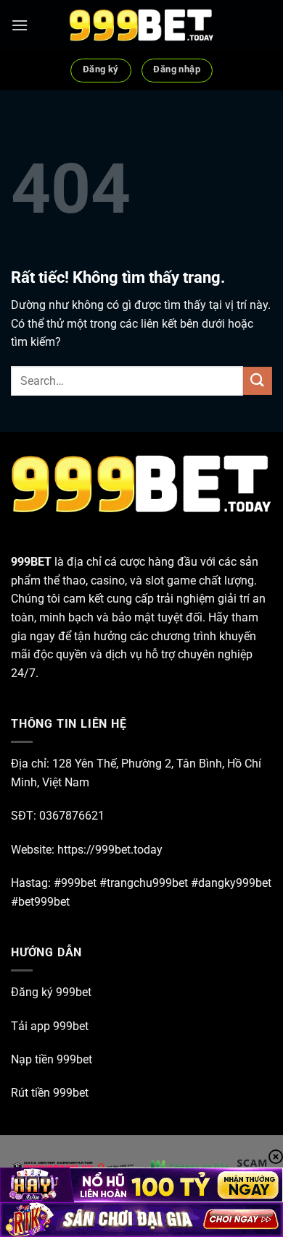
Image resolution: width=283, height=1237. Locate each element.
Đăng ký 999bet (51, 992)
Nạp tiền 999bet (51, 1059)
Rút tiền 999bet (50, 1093)
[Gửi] (257, 381)
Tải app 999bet (50, 1026)
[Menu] (19, 25)
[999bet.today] (141, 25)
